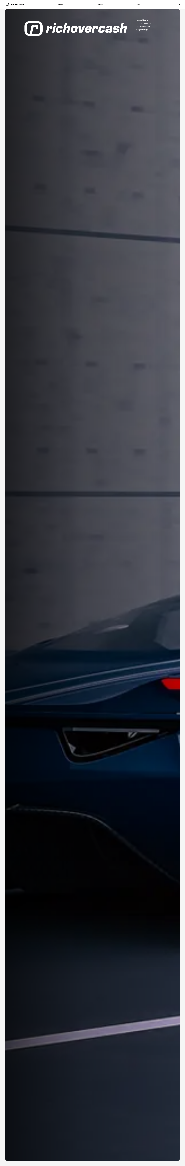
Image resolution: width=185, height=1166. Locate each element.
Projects (100, 4)
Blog (138, 4)
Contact (177, 4)
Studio (60, 4)
